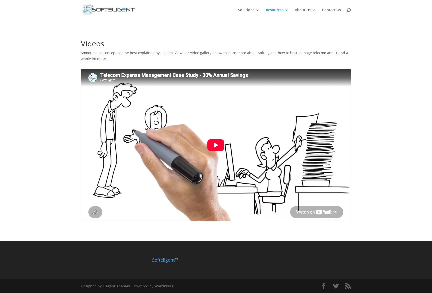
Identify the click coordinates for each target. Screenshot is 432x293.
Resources (275, 10)
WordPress (163, 286)
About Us (303, 10)
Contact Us (331, 10)
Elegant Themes (116, 286)
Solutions (246, 10)
